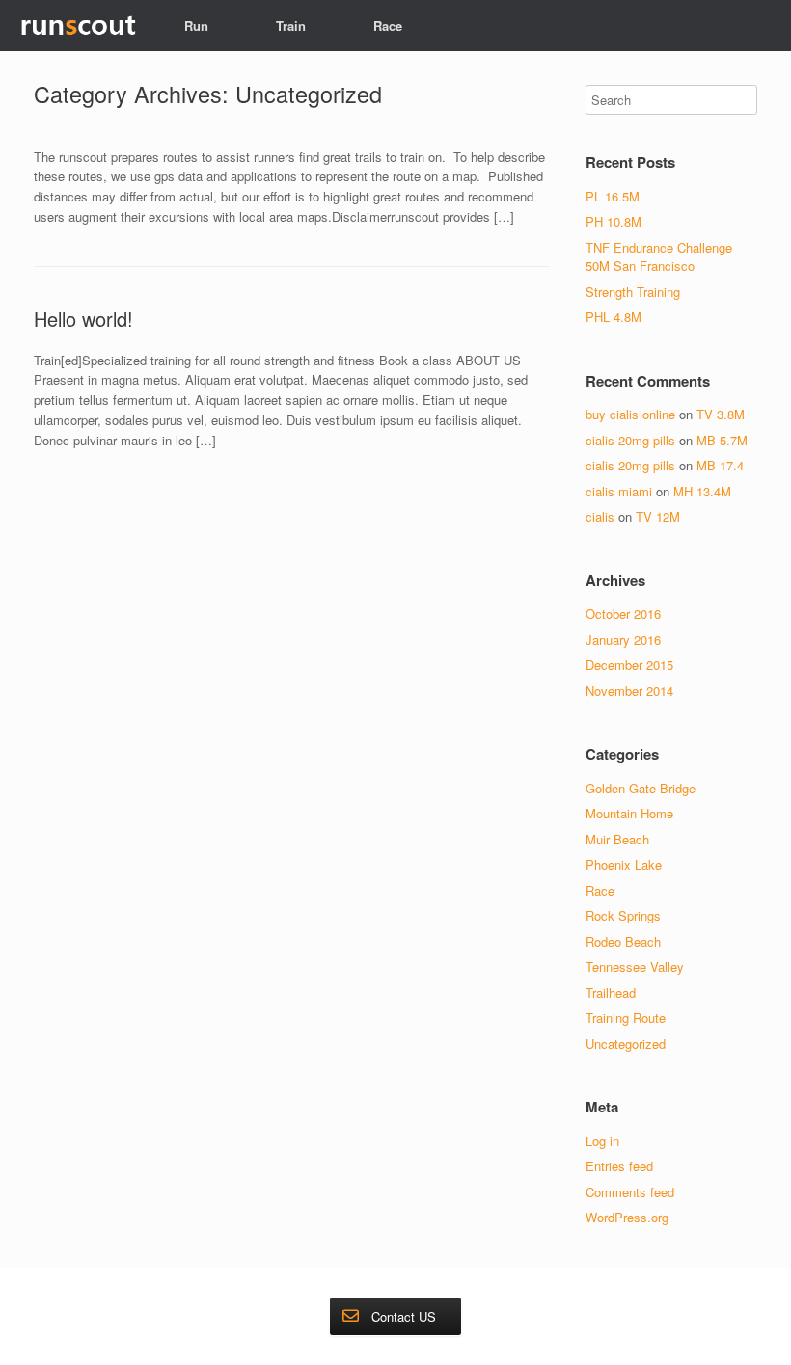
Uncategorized (626, 1043)
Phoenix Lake (624, 864)
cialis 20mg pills (630, 440)
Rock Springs (623, 915)
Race (387, 25)
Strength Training (633, 291)
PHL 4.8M (613, 317)
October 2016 (623, 613)
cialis (600, 516)
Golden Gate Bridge (641, 788)
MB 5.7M (722, 440)
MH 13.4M (702, 491)
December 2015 (629, 665)
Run (196, 25)
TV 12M (658, 516)
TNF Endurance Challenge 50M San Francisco (659, 257)
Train (291, 25)
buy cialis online (630, 414)
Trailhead (611, 992)
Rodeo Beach (623, 941)
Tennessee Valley (635, 966)
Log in (602, 1141)
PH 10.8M (613, 221)
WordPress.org (627, 1217)
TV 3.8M (720, 414)
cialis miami (619, 491)
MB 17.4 (720, 465)
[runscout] (77, 25)
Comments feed (630, 1192)
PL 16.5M (613, 196)
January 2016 (623, 639)
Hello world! (83, 319)
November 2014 (629, 691)
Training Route (626, 1017)
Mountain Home (629, 813)
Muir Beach (617, 839)
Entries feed (619, 1166)
